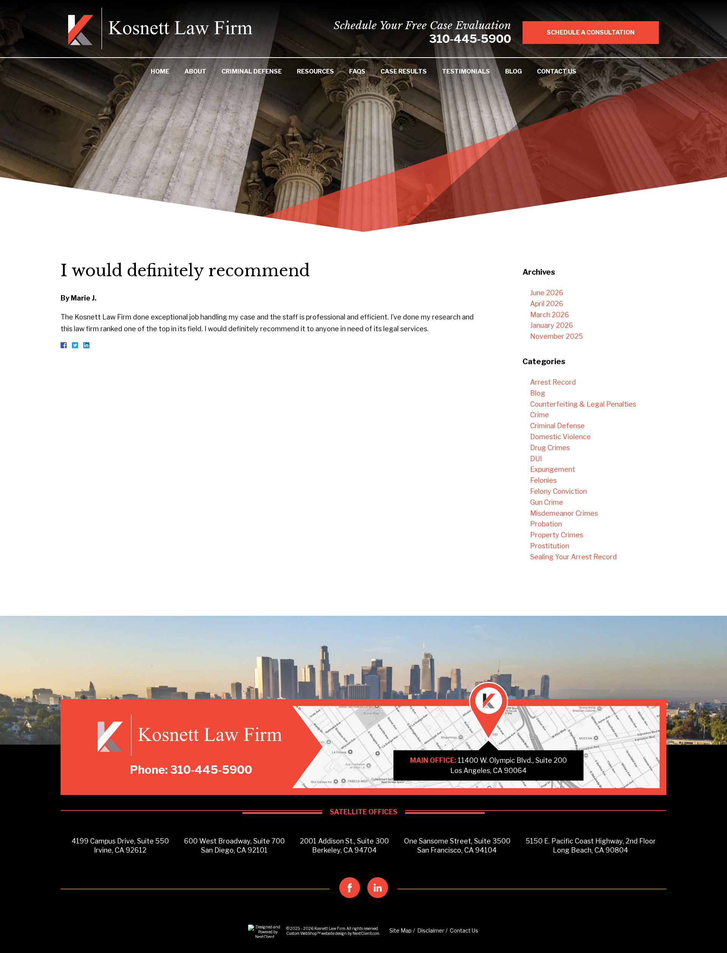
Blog (513, 71)
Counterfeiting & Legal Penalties (583, 404)
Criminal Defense (252, 71)
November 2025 (556, 336)
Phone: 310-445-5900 (191, 769)
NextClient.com (366, 933)
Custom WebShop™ (303, 933)
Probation (546, 524)
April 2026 (546, 304)
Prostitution (549, 546)
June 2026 (546, 293)
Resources (315, 71)
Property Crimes (556, 535)
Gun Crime (546, 502)
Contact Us (556, 71)
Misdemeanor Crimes (564, 513)
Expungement (552, 469)
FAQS (357, 71)
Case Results (404, 71)
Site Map (400, 930)
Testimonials (466, 71)
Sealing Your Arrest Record (573, 557)
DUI (536, 459)
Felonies (543, 480)
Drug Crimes (550, 448)
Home (160, 71)
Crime (539, 415)
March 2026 (549, 315)
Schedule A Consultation (591, 32)
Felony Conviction (558, 491)
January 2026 (551, 325)
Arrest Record (553, 382)
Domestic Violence (560, 437)
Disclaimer (430, 930)
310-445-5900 (470, 38)
